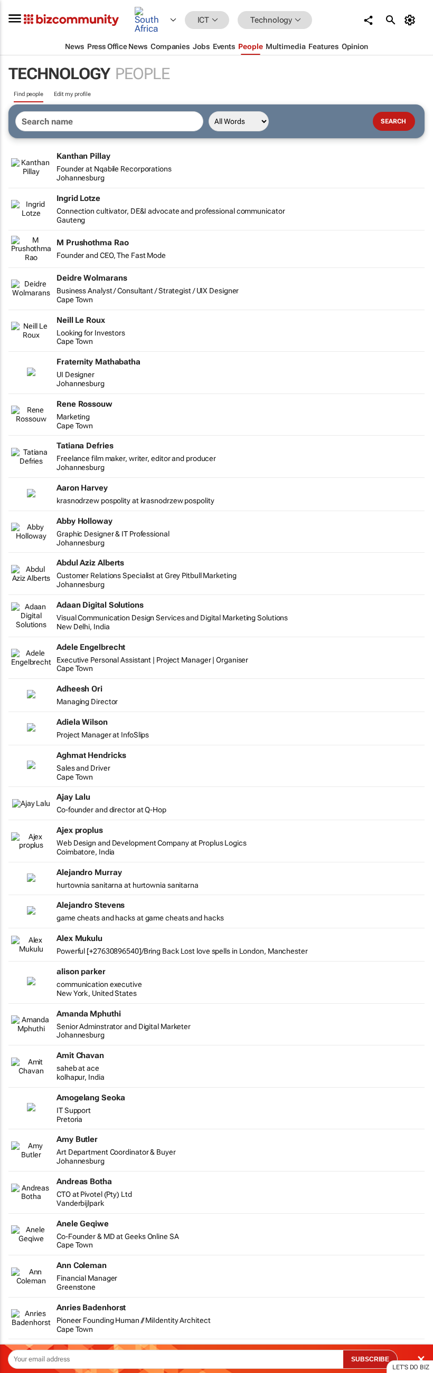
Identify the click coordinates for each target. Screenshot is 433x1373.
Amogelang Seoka (91, 1097)
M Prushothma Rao (92, 242)
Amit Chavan (80, 1055)
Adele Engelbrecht (91, 647)
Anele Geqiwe (83, 1223)
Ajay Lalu (73, 797)
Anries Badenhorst (91, 1307)
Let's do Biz (410, 1367)
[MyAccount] (411, 20)
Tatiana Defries (85, 445)
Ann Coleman (82, 1265)
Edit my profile (72, 94)
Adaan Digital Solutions (100, 605)
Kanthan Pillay (83, 156)
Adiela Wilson (82, 722)
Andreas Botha (84, 1181)
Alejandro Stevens (91, 905)
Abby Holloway (84, 521)
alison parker (81, 971)
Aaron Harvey (82, 488)
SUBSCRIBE (370, 1359)
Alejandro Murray (89, 872)
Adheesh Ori (79, 689)
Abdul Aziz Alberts (90, 563)
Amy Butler (77, 1139)
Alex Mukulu (79, 938)
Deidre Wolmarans (92, 278)
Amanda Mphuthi (89, 1014)
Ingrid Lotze (78, 198)
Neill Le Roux (81, 320)
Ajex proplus (80, 830)
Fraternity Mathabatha (98, 362)
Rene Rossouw (84, 404)
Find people (28, 94)
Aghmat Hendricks (91, 755)
